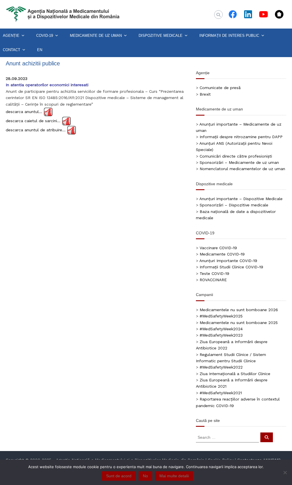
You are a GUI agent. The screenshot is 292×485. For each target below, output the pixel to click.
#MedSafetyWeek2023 (221, 335)
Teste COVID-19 (214, 273)
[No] (285, 472)
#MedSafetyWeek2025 (221, 316)
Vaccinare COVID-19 (218, 247)
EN (39, 50)
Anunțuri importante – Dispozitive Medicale (241, 198)
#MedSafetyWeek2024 (221, 329)
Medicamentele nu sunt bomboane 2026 (239, 309)
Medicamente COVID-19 (222, 254)
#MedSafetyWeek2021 (221, 393)
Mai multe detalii (174, 476)
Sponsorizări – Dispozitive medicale (234, 205)
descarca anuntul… (24, 111)
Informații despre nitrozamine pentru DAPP (241, 136)
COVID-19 (44, 35)
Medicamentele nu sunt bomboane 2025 (239, 322)
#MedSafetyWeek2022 (221, 367)
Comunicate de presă (220, 87)
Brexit (205, 94)
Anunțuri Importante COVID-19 (228, 260)
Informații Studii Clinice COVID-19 (231, 267)
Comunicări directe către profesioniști (236, 156)
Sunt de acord (118, 476)
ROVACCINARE (213, 279)
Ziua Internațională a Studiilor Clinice (235, 373)
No (145, 476)
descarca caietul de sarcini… (33, 120)
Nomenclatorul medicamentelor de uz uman (242, 168)
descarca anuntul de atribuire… (36, 129)
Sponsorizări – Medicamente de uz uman (239, 162)
